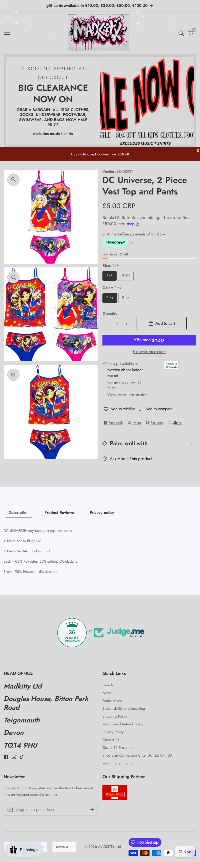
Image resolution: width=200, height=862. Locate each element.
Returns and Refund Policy (122, 724)
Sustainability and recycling (123, 708)
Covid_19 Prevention (118, 747)
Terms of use (112, 700)
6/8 (111, 277)
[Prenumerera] (92, 809)
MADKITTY (125, 171)
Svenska (62, 846)
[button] (149, 443)
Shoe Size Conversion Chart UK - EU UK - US (137, 755)
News (106, 693)
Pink (111, 299)
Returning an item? (117, 763)
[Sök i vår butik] (182, 33)
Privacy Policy (113, 732)
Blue (127, 299)
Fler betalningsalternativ (149, 351)
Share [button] (177, 422)
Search (107, 685)
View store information (127, 394)
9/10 (128, 277)
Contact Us (110, 739)
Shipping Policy (114, 716)
